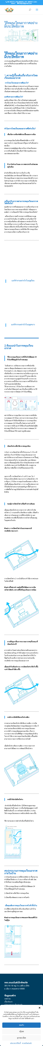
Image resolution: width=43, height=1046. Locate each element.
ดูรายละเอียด (21, 1038)
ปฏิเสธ (21, 1031)
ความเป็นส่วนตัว (27, 1043)
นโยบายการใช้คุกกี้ (15, 1043)
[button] (39, 1008)
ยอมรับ (21, 1025)
